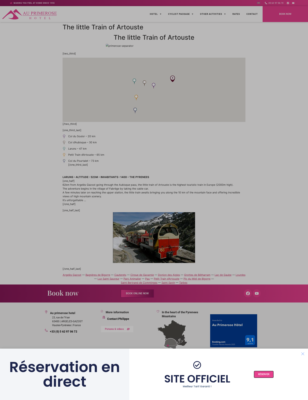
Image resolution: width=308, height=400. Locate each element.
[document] (154, 200)
